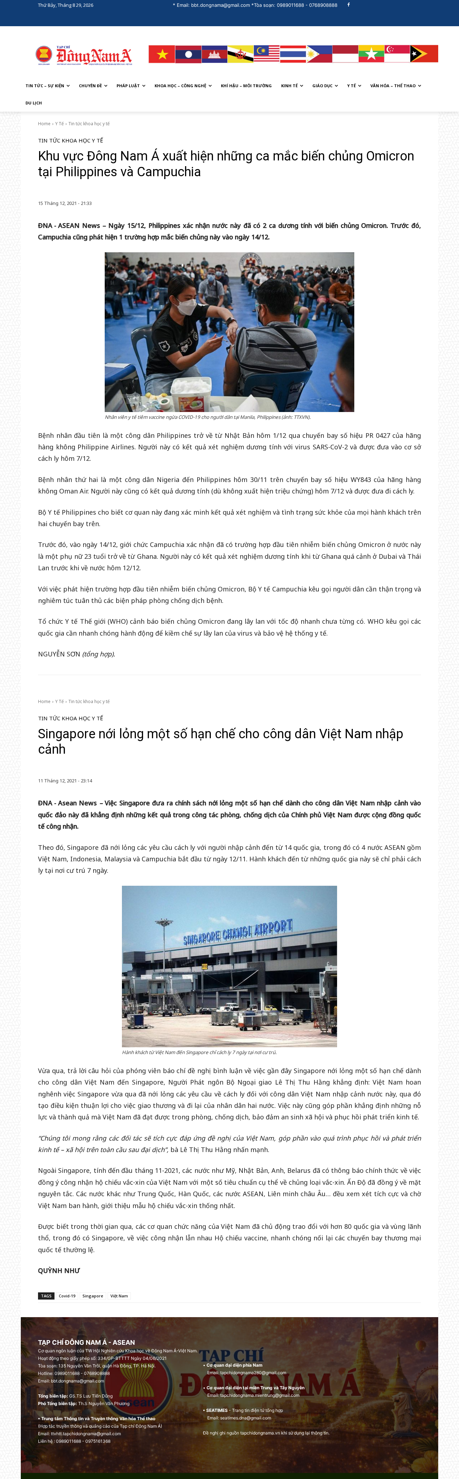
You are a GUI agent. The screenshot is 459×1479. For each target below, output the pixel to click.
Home (44, 124)
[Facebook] (349, 5)
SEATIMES (217, 1410)
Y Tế (59, 124)
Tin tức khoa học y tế (89, 124)
